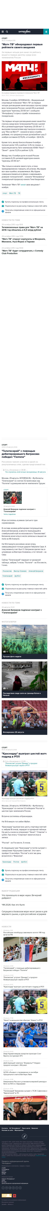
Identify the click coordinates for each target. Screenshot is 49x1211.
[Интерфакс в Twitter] (10, 1187)
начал (23, 185)
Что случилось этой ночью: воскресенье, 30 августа (25, 472)
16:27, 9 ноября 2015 (8, 40)
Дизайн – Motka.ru (7, 1204)
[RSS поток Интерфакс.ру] (16, 1187)
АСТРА (3, 1174)
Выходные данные (8, 1202)
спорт (5, 193)
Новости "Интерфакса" (8, 1179)
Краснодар (7, 862)
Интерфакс (25, 31)
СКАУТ (4, 1171)
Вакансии (35, 1128)
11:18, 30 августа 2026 (9, 268)
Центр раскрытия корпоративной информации (15, 1183)
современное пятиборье (12, 396)
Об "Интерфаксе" (15, 1128)
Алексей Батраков (36, 571)
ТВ (19, 193)
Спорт (4, 38)
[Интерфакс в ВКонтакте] (13, 1187)
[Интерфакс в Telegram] (6, 1187)
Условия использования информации (14, 1200)
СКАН (3, 1180)
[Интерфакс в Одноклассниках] (20, 1187)
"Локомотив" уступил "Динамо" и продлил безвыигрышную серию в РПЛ (21, 764)
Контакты (5, 1128)
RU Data (4, 1182)
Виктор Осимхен (20, 571)
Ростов (16, 862)
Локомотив (7, 571)
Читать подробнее (21, 336)
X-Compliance (5, 1169)
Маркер (4, 1172)
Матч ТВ (12, 193)
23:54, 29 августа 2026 (9, 447)
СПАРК (4, 1168)
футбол (17, 576)
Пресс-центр (26, 1128)
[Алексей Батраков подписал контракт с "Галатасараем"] (13, 503)
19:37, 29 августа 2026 (9, 750)
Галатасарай (7, 576)
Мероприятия (19, 1130)
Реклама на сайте (7, 1130)
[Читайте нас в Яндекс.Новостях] (3, 1187)
